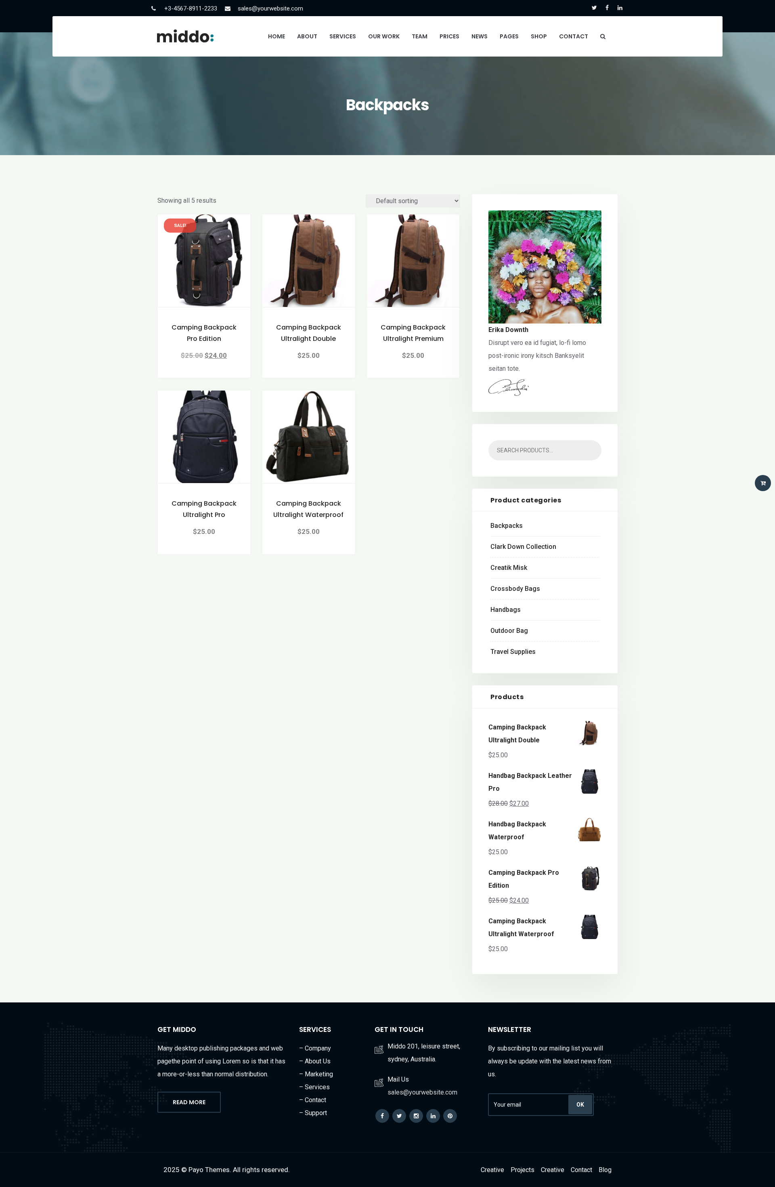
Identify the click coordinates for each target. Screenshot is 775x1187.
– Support (313, 1113)
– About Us (315, 1061)
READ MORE (189, 1102)
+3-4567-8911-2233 (190, 8)
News (479, 36)
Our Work (384, 36)
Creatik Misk (508, 567)
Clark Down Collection (523, 546)
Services (342, 36)
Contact (573, 36)
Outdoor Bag (509, 630)
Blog (605, 1170)
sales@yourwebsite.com (270, 8)
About (307, 36)
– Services (314, 1087)
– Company (315, 1048)
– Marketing (316, 1074)
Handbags (505, 609)
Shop (539, 36)
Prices (449, 36)
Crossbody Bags (515, 588)
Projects (522, 1170)
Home (276, 36)
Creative (492, 1170)
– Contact (312, 1100)
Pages (509, 36)
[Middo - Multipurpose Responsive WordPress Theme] (185, 35)
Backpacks (506, 525)
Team (419, 36)
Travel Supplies (513, 651)
